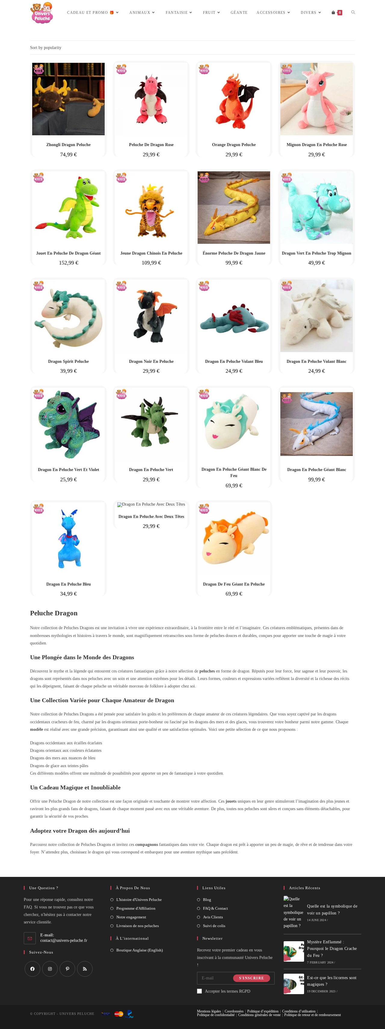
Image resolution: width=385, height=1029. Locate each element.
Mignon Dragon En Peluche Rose (317, 144)
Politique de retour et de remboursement (312, 1015)
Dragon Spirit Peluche (68, 361)
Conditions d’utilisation (299, 1011)
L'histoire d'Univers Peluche (139, 899)
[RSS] (85, 969)
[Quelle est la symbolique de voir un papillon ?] (294, 912)
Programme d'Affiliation (136, 908)
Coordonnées (234, 1011)
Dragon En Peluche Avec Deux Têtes (151, 516)
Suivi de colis (214, 925)
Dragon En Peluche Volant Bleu (234, 361)
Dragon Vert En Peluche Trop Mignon (316, 253)
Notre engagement (131, 917)
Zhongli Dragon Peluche (68, 144)
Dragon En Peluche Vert (151, 469)
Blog (207, 899)
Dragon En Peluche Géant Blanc (316, 469)
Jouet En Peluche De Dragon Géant (68, 253)
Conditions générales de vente (259, 1015)
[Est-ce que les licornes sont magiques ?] (294, 984)
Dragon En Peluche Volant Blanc (316, 361)
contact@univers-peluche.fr (63, 940)
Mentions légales (209, 1011)
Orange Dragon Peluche (234, 144)
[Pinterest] (67, 969)
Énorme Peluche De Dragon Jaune (234, 253)
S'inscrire (251, 978)
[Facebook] (32, 969)
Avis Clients (213, 917)
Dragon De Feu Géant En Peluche (234, 584)
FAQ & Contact (215, 908)
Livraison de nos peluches (137, 925)
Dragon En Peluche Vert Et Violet (68, 469)
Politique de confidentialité (216, 1015)
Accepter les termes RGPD (227, 991)
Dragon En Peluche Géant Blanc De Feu (234, 472)
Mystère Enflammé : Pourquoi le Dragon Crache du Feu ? (332, 949)
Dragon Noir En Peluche (151, 361)
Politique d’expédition (263, 1011)
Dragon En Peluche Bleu (68, 584)
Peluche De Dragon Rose (151, 144)
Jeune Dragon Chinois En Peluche (151, 253)
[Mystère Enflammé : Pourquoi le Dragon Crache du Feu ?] (294, 951)
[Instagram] (50, 969)
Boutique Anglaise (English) (139, 950)
